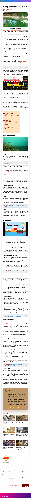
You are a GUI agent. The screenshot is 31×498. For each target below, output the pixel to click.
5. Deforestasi (6, 119)
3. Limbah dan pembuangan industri (9, 116)
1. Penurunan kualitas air (8, 121)
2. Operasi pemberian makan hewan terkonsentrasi (12, 115)
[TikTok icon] (18, 407)
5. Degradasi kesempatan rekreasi (9, 126)
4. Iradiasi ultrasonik (7, 132)
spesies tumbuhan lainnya (8, 171)
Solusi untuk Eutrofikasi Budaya (8, 127)
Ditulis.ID (4, 30)
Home (2, 496)
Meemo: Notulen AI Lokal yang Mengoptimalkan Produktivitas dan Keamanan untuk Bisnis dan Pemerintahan (22, 435)
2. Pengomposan (7, 129)
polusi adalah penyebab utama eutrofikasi (13, 323)
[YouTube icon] (16, 407)
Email (23, 471)
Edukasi (10, 436)
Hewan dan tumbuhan (22, 61)
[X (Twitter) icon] (10, 407)
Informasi (12, 436)
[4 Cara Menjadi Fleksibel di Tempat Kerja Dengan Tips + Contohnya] (9, 418)
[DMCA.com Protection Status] (6, 462)
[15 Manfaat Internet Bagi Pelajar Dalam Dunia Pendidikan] (22, 418)
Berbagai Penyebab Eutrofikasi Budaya (9, 113)
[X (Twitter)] (14, 28)
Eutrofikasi (4, 36)
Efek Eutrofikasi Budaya (6, 120)
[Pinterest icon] (13, 407)
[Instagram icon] (12, 407)
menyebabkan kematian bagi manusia (16, 284)
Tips (20, 449)
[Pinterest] (17, 28)
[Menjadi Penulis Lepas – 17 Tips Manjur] (22, 443)
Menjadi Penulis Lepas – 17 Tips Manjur (20, 447)
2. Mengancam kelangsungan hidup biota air (11, 122)
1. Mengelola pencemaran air (9, 128)
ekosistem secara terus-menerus (15, 58)
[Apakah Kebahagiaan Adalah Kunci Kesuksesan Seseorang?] (9, 430)
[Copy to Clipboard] (19, 28)
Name (10, 471)
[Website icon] (8, 407)
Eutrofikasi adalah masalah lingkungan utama (15, 30)
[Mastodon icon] (20, 407)
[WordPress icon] (15, 407)
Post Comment (26, 486)
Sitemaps (7, 496)
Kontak (4, 496)
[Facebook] (11, 28)
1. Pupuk (6, 114)
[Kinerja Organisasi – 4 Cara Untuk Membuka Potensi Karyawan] (9, 443)
